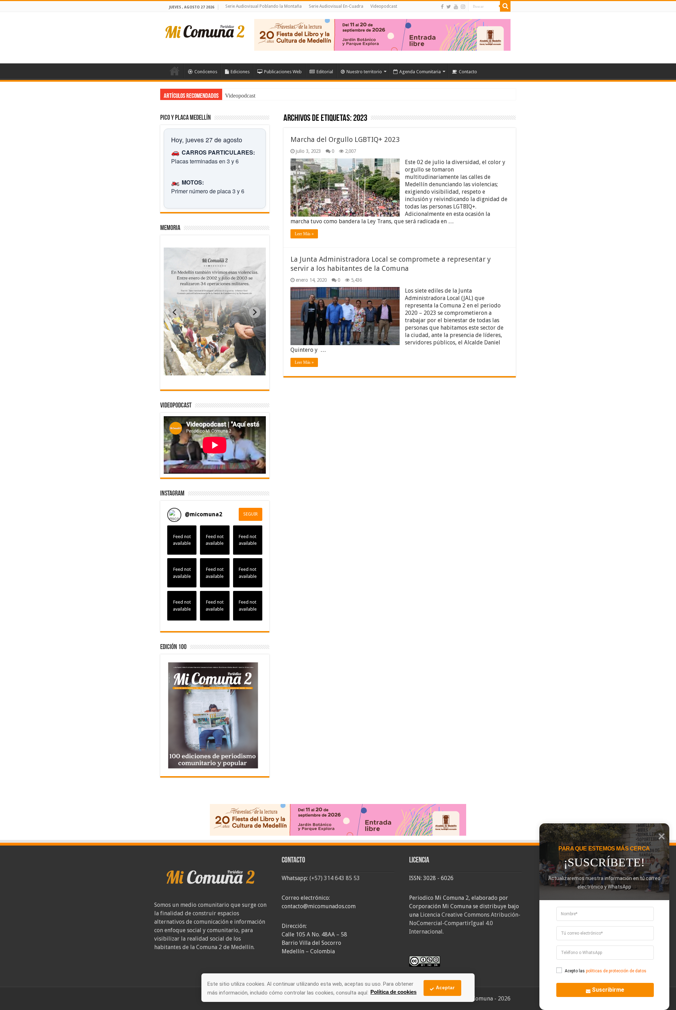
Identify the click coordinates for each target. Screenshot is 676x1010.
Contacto (468, 71)
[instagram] (463, 6)
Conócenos (205, 71)
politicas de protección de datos (616, 970)
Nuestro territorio (364, 71)
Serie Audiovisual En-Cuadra (336, 6)
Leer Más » (304, 233)
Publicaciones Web (283, 71)
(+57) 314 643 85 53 (334, 878)
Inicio (174, 70)
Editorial (325, 71)
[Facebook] (442, 6)
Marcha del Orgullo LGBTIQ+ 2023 (345, 139)
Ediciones (240, 71)
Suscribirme (608, 989)
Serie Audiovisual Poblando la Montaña (263, 6)
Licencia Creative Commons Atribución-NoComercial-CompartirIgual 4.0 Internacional (464, 923)
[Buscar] (505, 6)
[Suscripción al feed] (287, 119)
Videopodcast (383, 6)
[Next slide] (254, 312)
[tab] (192, 370)
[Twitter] (449, 6)
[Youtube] (456, 6)
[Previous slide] (175, 312)
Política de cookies (393, 992)
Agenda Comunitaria (420, 71)
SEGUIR (250, 514)
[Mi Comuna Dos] (205, 31)
